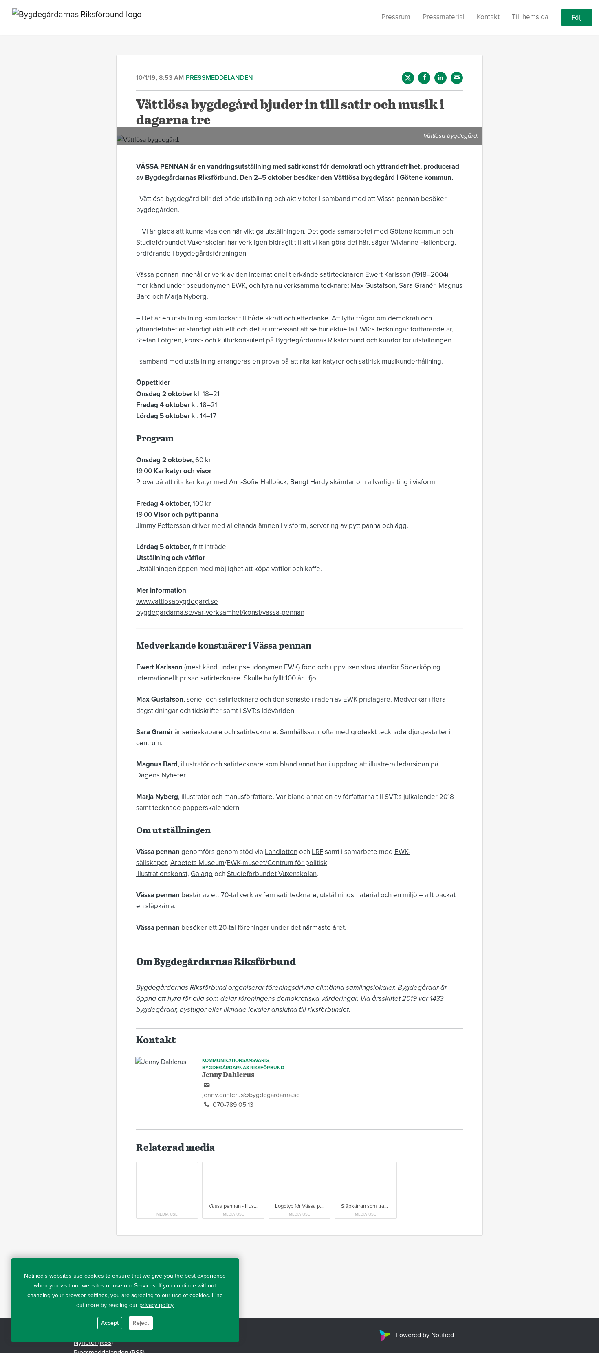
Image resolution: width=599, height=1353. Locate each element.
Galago (202, 874)
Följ (576, 17)
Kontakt (488, 17)
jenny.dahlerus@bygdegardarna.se (251, 1095)
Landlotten (281, 852)
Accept (110, 1323)
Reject (141, 1323)
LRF (317, 852)
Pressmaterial (444, 17)
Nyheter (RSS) (93, 1343)
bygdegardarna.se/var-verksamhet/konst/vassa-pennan (220, 612)
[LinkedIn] (440, 78)
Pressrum (395, 17)
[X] (408, 78)
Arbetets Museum (197, 863)
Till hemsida (530, 17)
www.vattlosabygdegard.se (177, 601)
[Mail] (457, 78)
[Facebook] (424, 78)
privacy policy (156, 1305)
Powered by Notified (425, 1335)
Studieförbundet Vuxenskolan (272, 874)
